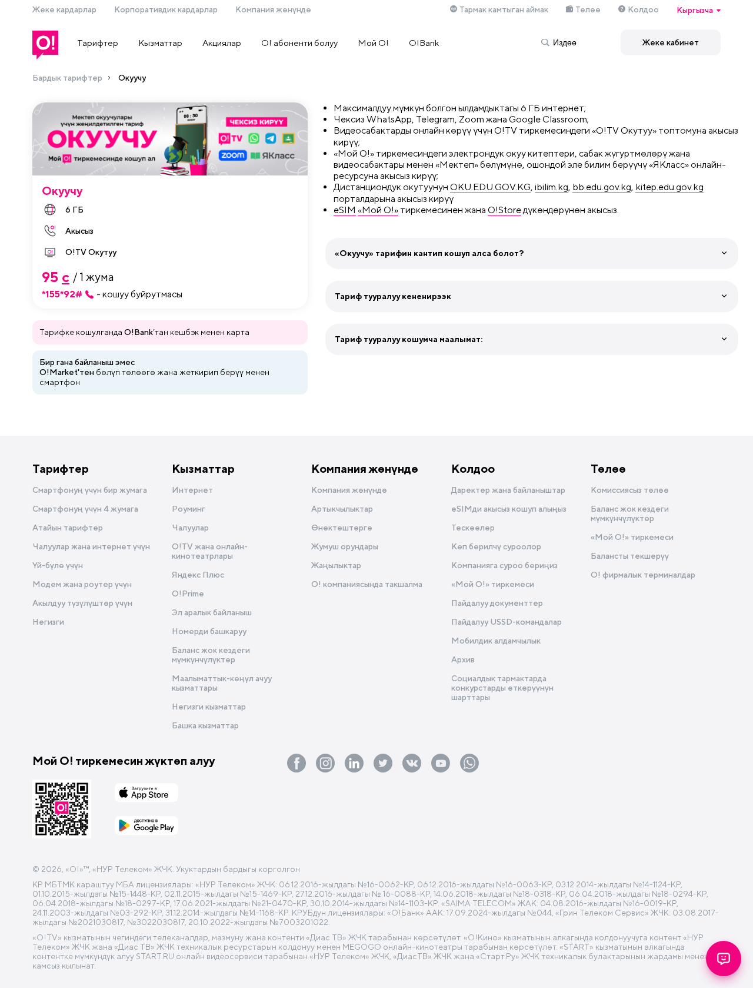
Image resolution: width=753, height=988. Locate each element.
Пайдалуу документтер (497, 603)
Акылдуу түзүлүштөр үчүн (82, 603)
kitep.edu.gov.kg (669, 187)
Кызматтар (160, 43)
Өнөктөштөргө (341, 527)
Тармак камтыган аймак (503, 9)
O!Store (504, 209)
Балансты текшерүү (630, 556)
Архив (463, 659)
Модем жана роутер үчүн (82, 584)
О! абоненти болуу (299, 43)
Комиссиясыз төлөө (630, 490)
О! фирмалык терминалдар (643, 574)
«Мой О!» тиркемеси (492, 584)
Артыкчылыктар (342, 508)
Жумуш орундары (344, 546)
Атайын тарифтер (67, 527)
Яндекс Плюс (198, 574)
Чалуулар (190, 527)
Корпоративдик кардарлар (166, 9)
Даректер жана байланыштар (508, 490)
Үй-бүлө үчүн (57, 565)
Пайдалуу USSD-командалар (506, 621)
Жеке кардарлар (64, 9)
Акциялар (221, 43)
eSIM (345, 209)
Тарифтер (97, 43)
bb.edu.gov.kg (601, 187)
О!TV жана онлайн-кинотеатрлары (210, 551)
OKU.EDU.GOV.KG (490, 187)
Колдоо (643, 9)
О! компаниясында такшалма (366, 584)
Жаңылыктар (336, 565)
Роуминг (188, 508)
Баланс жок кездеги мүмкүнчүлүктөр (211, 654)
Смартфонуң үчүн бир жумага (89, 490)
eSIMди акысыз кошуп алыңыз (509, 508)
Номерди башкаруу (209, 631)
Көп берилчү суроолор (496, 546)
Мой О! (373, 43)
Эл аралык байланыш (212, 612)
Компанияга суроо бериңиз (504, 565)
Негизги (48, 621)
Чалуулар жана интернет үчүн (91, 546)
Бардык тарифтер (67, 77)
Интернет (192, 490)
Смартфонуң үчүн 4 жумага (85, 508)
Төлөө (588, 9)
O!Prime (188, 593)
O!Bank (424, 43)
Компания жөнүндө (273, 9)
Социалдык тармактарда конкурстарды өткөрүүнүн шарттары (502, 688)
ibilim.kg (551, 187)
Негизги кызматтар (209, 706)
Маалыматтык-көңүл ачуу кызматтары (222, 683)
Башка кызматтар (205, 725)
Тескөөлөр (473, 527)
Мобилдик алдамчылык (496, 640)
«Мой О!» (378, 209)
